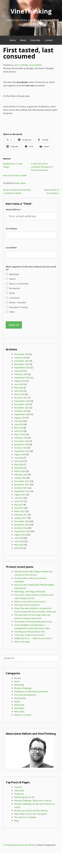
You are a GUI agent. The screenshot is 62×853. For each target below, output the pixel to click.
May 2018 (18, 464)
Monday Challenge (23, 688)
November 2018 (21, 444)
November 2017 (21, 484)
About (23, 40)
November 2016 (21, 524)
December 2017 (21, 481)
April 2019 (19, 431)
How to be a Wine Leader (15, 175)
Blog (16, 820)
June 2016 (19, 541)
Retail (17, 701)
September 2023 (22, 367)
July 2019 (18, 421)
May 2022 (18, 387)
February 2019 (21, 437)
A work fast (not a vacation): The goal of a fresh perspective (42, 166)
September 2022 (22, 377)
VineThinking (31, 11)
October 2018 (20, 447)
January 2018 (20, 477)
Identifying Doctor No (24, 797)
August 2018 (20, 454)
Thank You (19, 793)
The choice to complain (25, 817)
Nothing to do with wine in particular (31, 691)
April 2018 (19, 467)
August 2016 (20, 534)
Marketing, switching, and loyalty (29, 591)
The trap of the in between (27, 604)
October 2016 (20, 528)
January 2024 (20, 357)
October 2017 (20, 487)
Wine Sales (19, 711)
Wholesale (19, 704)
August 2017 (20, 494)
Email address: (13, 209)
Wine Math (19, 708)
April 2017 (19, 507)
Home (12, 40)
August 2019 (20, 417)
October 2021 (20, 397)
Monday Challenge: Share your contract (33, 800)
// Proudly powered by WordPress (19, 844)
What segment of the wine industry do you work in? (31, 268)
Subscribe (35, 40)
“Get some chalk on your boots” (29, 635)
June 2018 (19, 461)
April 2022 (19, 390)
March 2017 (19, 511)
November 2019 (21, 407)
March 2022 (19, 394)
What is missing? (22, 641)
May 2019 (18, 427)
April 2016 (19, 548)
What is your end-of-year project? (30, 601)
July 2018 (18, 457)
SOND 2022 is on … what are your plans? (33, 638)
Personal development (25, 694)
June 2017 (19, 501)
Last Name (11, 247)
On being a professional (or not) (29, 631)
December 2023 (21, 360)
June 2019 (19, 424)
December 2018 (21, 441)
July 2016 (18, 538)
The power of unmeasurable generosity (33, 621)
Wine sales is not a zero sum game (30, 813)
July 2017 (18, 497)
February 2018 (21, 474)
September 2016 (22, 531)
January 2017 (20, 518)
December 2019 (21, 404)
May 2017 (18, 504)
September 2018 (22, 451)
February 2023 (21, 374)
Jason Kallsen (35, 65)
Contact (49, 40)
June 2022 (19, 384)
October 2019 (20, 411)
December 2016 (21, 521)
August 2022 (20, 380)
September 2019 (22, 414)
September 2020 (22, 401)
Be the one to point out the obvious (31, 810)
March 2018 (19, 471)
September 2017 (22, 491)
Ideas (23, 183)
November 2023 (21, 364)
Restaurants (20, 698)
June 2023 (19, 370)
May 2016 (18, 544)
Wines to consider (22, 714)
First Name (11, 228)
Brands (16, 183)
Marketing (19, 684)
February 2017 (21, 514)
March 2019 (19, 434)
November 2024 (21, 354)
